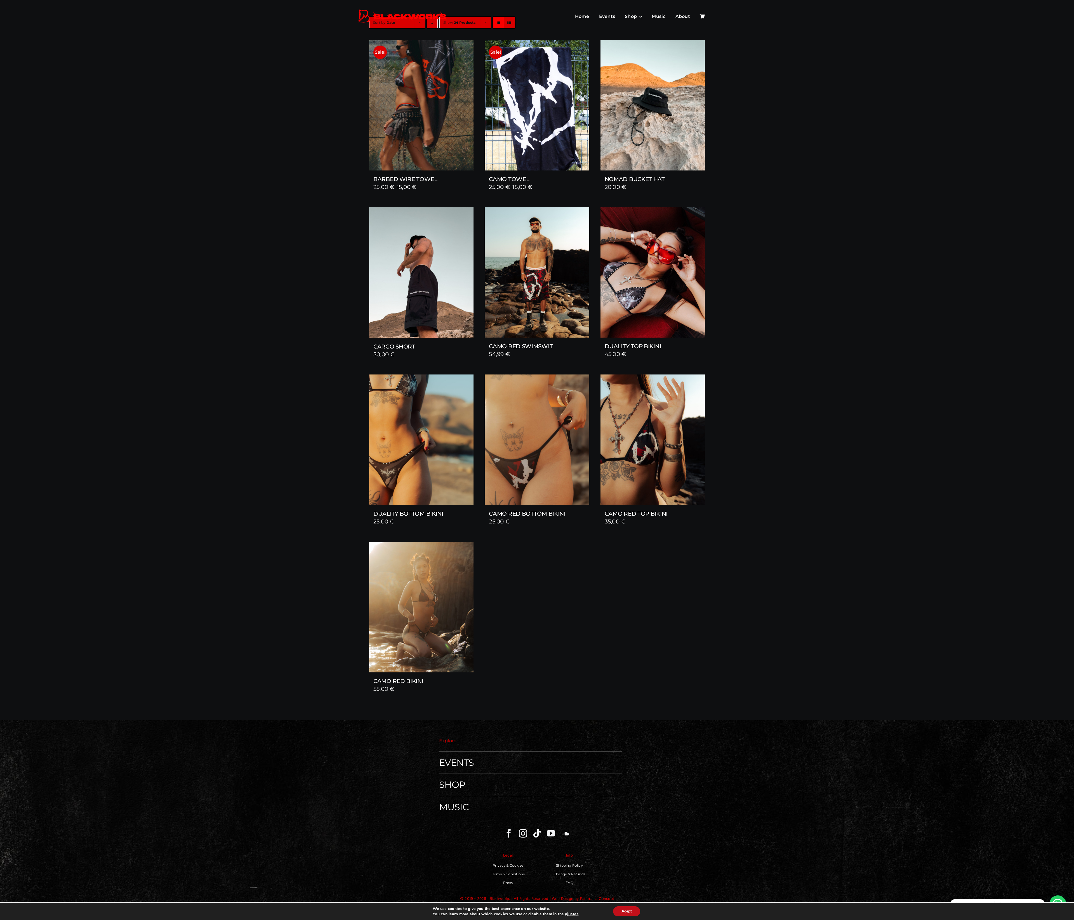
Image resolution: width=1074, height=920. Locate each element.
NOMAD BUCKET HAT (635, 179)
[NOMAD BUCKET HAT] (652, 105)
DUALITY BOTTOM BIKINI (408, 513)
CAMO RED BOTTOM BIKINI (527, 513)
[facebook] (509, 833)
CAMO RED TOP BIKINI (636, 513)
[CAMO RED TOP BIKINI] (652, 439)
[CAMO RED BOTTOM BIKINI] (537, 439)
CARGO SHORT (394, 346)
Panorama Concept (597, 898)
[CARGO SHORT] (421, 272)
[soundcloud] (565, 833)
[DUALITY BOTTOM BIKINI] (421, 439)
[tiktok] (537, 833)
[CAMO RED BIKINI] (421, 607)
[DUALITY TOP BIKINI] (652, 272)
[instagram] (523, 833)
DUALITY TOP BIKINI (633, 346)
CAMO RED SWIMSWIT (521, 346)
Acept (626, 911)
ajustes (572, 913)
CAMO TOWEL (509, 179)
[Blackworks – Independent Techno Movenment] (402, 10)
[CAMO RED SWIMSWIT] (537, 272)
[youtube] (551, 833)
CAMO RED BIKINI (398, 681)
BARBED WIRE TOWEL (405, 179)
